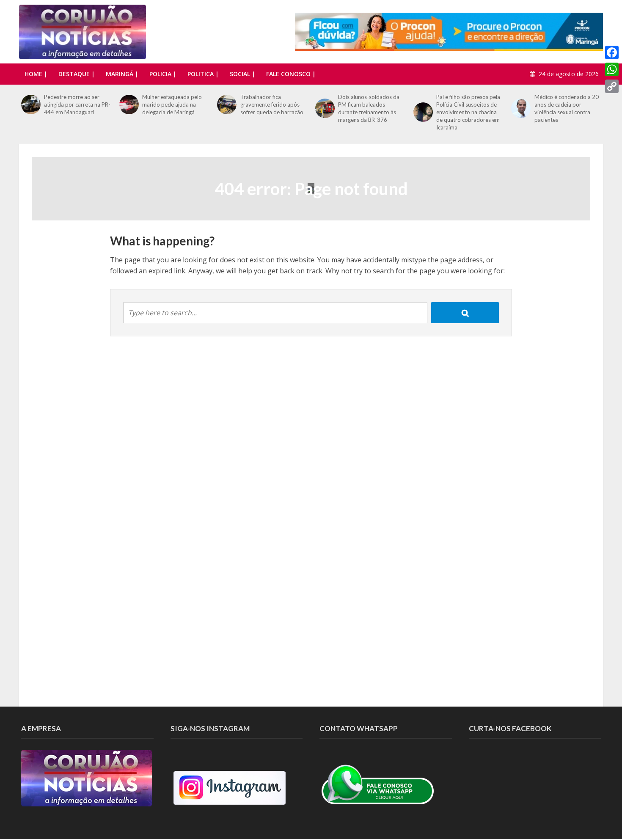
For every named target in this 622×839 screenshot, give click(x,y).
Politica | (203, 74)
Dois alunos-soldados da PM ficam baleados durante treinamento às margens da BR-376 (368, 108)
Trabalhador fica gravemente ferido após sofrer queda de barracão (271, 105)
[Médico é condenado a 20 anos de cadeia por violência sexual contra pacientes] (520, 108)
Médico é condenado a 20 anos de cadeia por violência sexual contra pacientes (566, 108)
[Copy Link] (611, 86)
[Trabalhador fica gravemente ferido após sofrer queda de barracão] (226, 104)
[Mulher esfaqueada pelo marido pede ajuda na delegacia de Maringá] (128, 104)
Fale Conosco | (291, 74)
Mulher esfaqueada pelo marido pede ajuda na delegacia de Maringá (172, 105)
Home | (36, 74)
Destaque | (76, 74)
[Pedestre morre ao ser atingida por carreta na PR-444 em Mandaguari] (30, 104)
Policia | (162, 74)
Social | (242, 74)
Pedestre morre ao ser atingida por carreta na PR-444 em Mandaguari (77, 105)
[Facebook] (611, 52)
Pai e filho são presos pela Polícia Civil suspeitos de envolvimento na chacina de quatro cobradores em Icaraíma (468, 112)
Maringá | (122, 74)
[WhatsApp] (611, 69)
